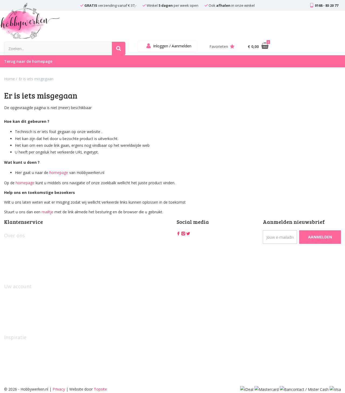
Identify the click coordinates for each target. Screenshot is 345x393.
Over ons (12, 245)
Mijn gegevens (16, 295)
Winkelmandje (16, 304)
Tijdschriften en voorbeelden (29, 355)
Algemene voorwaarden (25, 253)
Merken (10, 373)
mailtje (47, 211)
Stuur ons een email (21, 322)
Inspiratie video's (18, 346)
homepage (58, 172)
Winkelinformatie (18, 262)
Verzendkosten (17, 271)
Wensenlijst (14, 313)
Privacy (59, 389)
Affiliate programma (21, 364)
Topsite (100, 389)
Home (9, 78)
